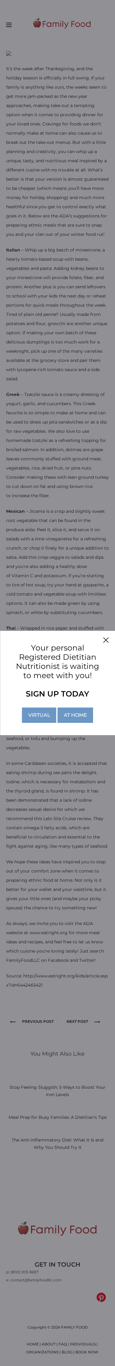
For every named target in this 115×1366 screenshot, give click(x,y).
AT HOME (75, 715)
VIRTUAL (39, 715)
